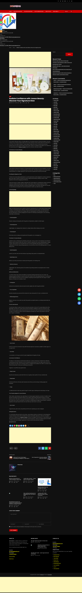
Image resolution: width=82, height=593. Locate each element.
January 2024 (56, 153)
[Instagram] (67, 1)
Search (54, 52)
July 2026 (55, 102)
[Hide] (0, 33)
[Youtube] (65, 1)
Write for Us (48, 11)
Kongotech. (50, 574)
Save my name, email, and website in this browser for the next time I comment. (25, 526)
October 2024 (56, 138)
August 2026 (56, 100)
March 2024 (56, 150)
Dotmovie (42, 574)
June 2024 (56, 145)
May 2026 (55, 105)
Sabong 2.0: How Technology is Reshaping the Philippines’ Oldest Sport (21, 458)
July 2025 (55, 122)
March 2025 (56, 129)
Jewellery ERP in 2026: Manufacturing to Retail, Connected (43, 494)
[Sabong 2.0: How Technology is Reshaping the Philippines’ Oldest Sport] (11, 458)
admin (40, 489)
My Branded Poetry (57, 563)
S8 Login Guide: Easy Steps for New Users (60, 60)
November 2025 (57, 115)
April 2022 (55, 164)
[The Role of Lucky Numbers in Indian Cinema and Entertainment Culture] (34, 547)
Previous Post (12, 454)
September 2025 (57, 119)
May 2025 (55, 126)
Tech (55, 183)
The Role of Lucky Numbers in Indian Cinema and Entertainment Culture (44, 546)
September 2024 (57, 139)
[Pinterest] (63, 1)
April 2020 (55, 169)
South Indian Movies (39, 11)
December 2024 (57, 134)
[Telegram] (23, 425)
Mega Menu (55, 11)
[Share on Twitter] (43, 448)
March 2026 (56, 109)
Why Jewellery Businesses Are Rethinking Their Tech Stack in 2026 (30, 494)
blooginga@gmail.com (15, 37)
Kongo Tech (56, 560)
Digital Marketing (57, 178)
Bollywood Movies (18, 11)
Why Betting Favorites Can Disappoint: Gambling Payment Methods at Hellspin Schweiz (15, 502)
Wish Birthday (56, 561)
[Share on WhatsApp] (46, 448)
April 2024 (55, 148)
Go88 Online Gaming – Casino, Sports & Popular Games (30, 479)
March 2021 (56, 165)
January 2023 (56, 160)
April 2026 (55, 107)
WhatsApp (2, 37)
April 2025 (55, 127)
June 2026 (56, 103)
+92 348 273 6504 (12, 554)
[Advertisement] (30, 59)
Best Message (56, 556)
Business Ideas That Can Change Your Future (43, 488)
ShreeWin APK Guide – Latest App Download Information (40, 553)
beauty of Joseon (22, 147)
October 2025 (56, 117)
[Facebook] (58, 1)
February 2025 (56, 131)
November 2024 (57, 136)
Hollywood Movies (28, 11)
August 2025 (56, 121)
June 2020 (56, 167)
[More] (25, 425)
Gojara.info (56, 93)
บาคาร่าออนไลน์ (56, 565)
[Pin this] (49, 448)
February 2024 (56, 152)
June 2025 (56, 124)
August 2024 (56, 141)
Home (10, 11)
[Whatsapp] (17, 425)
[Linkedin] (12, 425)
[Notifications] (72, 1)
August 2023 (56, 157)
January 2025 (56, 133)
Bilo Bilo (11, 481)
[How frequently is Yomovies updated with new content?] (49, 458)
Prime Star (12, 102)
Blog (14, 47)
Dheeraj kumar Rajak (58, 88)
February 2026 (56, 110)
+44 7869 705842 (7, 37)
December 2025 (57, 114)
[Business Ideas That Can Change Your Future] (44, 482)
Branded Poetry (57, 554)
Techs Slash (56, 558)
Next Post (49, 454)
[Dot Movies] (19, 6)
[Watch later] (69, 1)
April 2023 (55, 158)
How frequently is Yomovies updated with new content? (39, 458)
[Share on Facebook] (39, 448)
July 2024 (55, 143)
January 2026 (56, 112)
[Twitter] (60, 1)
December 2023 (57, 155)
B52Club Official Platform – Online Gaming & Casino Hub (15, 479)
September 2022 (57, 162)
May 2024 (55, 146)
